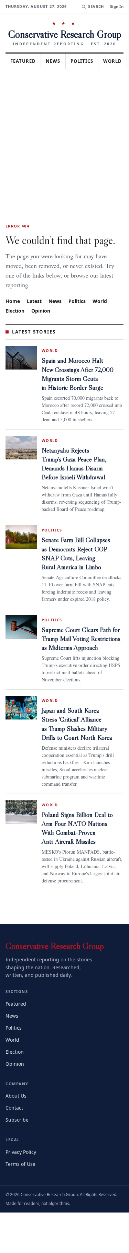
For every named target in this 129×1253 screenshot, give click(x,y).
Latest (35, 301)
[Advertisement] (64, 137)
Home (13, 301)
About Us (17, 1130)
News (57, 61)
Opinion (42, 310)
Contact (15, 1142)
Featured (24, 61)
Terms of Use (21, 1199)
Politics (88, 61)
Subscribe (18, 1154)
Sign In (116, 6)
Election (16, 310)
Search (95, 6)
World (103, 301)
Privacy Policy (22, 1187)
